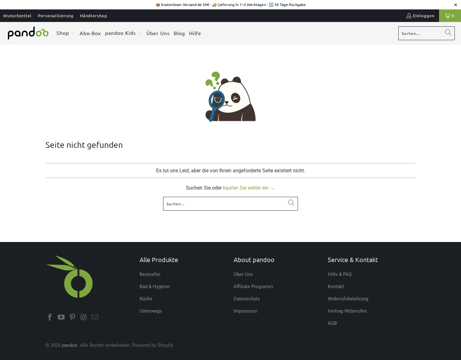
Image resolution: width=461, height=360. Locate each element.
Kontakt (336, 286)
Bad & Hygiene (155, 286)
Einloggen (423, 15)
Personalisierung (56, 15)
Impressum (245, 311)
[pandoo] (28, 33)
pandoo (69, 345)
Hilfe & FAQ (340, 274)
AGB (332, 323)
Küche (146, 299)
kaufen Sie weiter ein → (249, 188)
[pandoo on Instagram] (83, 318)
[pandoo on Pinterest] (72, 318)
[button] (66, 33)
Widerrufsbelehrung (348, 299)
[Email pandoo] (95, 318)
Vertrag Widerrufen (347, 311)
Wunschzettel (17, 15)
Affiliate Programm (253, 286)
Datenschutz (247, 299)
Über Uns (243, 274)
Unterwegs (151, 311)
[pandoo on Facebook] (50, 318)
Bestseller (150, 274)
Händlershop (93, 15)
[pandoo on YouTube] (61, 318)
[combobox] (426, 33)
